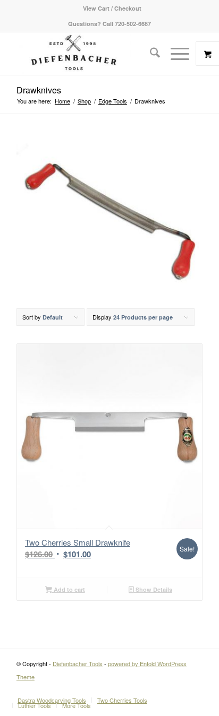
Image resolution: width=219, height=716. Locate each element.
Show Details (153, 589)
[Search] (149, 53)
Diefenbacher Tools (78, 663)
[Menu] (174, 53)
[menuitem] (112, 8)
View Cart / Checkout (112, 8)
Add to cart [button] (68, 589)
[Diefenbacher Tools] (90, 53)
